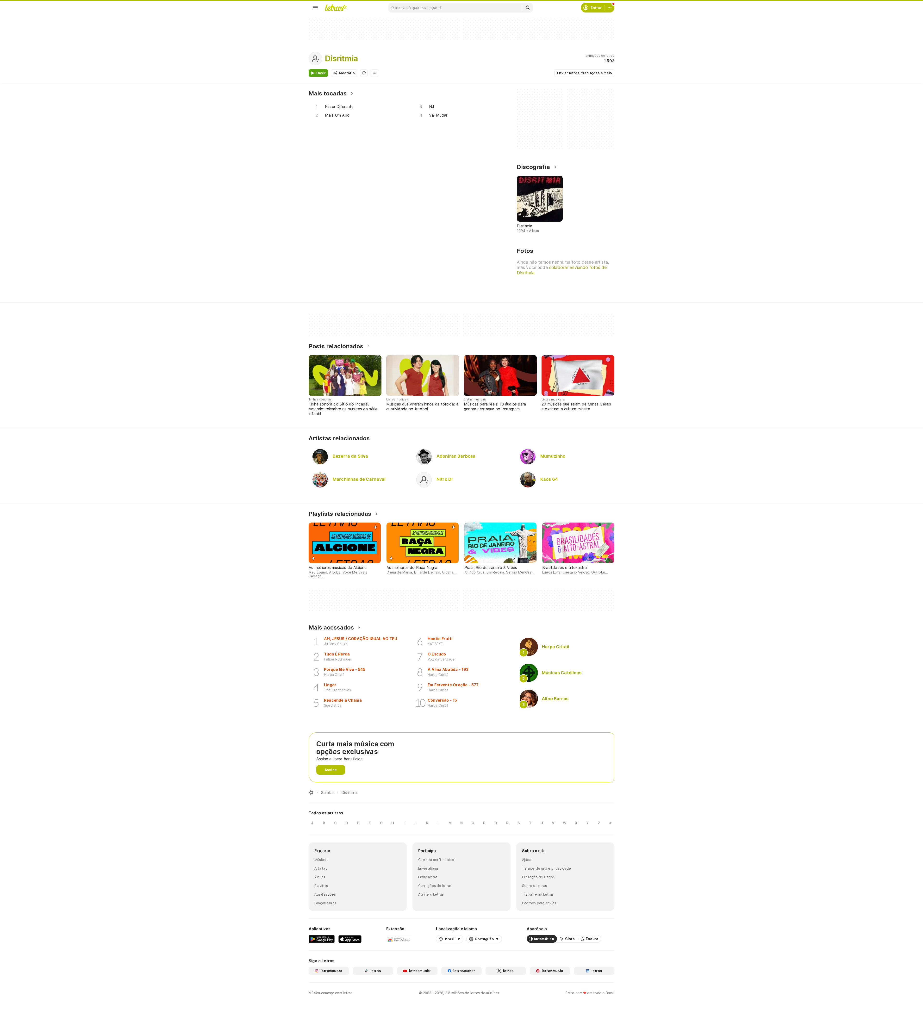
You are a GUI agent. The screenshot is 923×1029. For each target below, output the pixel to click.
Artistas (320, 868)
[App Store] (350, 939)
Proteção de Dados (538, 877)
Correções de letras (435, 886)
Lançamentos (325, 903)
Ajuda (526, 860)
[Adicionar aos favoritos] (364, 73)
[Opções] (374, 73)
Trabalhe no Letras (538, 894)
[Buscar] (528, 7)
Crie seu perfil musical (436, 860)
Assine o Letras (430, 894)
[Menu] (315, 7)
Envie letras (428, 877)
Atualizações (325, 894)
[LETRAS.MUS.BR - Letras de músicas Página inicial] (335, 7)
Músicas (321, 860)
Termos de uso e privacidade (546, 868)
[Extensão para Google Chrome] (399, 939)
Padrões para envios (539, 903)
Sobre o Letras (534, 886)
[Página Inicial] (311, 792)
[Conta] (609, 7)
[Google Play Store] (322, 939)
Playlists (321, 886)
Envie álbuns (428, 868)
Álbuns (319, 877)
